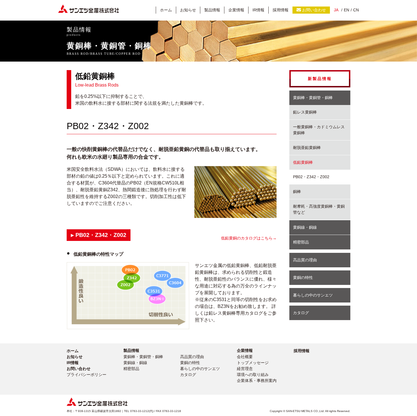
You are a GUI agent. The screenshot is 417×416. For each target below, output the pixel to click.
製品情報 (212, 10)
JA (336, 10)
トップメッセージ (253, 362)
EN (346, 10)
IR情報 (258, 10)
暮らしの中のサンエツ (313, 295)
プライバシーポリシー (86, 374)
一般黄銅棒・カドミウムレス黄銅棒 (319, 130)
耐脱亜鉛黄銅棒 (307, 147)
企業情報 (236, 10)
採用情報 (280, 10)
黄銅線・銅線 (305, 227)
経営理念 (245, 368)
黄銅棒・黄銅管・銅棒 (313, 97)
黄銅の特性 (303, 277)
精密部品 (301, 242)
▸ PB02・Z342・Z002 (98, 235)
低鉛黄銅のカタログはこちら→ (249, 238)
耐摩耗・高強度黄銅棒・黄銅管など (319, 209)
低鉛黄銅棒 (303, 162)
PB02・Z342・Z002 (311, 177)
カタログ (301, 312)
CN (356, 10)
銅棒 (297, 191)
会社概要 (245, 356)
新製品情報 (320, 78)
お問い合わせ (314, 10)
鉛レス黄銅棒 (305, 112)
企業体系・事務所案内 (257, 380)
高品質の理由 (305, 260)
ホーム (166, 10)
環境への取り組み (253, 374)
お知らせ (188, 10)
